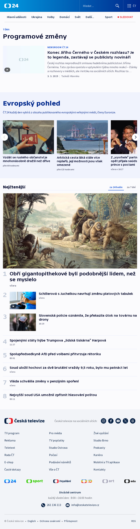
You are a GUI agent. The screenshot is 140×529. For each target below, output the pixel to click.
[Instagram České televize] (103, 421)
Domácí (65, 17)
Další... (90, 17)
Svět (78, 17)
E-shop (8, 462)
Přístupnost (70, 521)
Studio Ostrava (58, 447)
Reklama (9, 440)
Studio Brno (101, 440)
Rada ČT (9, 455)
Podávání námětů (60, 462)
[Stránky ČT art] (108, 481)
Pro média (55, 433)
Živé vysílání (101, 433)
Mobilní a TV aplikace (107, 462)
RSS (133, 521)
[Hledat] (117, 6)
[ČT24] (11, 6)
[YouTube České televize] (118, 421)
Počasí (53, 455)
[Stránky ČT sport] (34, 481)
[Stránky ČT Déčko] (86, 481)
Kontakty (99, 469)
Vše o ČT (54, 469)
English (32, 521)
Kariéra (98, 455)
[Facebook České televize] (111, 421)
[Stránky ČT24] (10, 481)
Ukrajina (36, 17)
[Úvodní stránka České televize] (24, 421)
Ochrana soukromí (50, 521)
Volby (51, 17)
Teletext (9, 447)
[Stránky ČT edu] (130, 481)
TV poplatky (56, 440)
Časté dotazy (12, 469)
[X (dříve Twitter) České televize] (125, 421)
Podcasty (99, 447)
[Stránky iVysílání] (62, 481)
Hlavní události (16, 17)
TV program (11, 433)
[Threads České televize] (133, 421)
